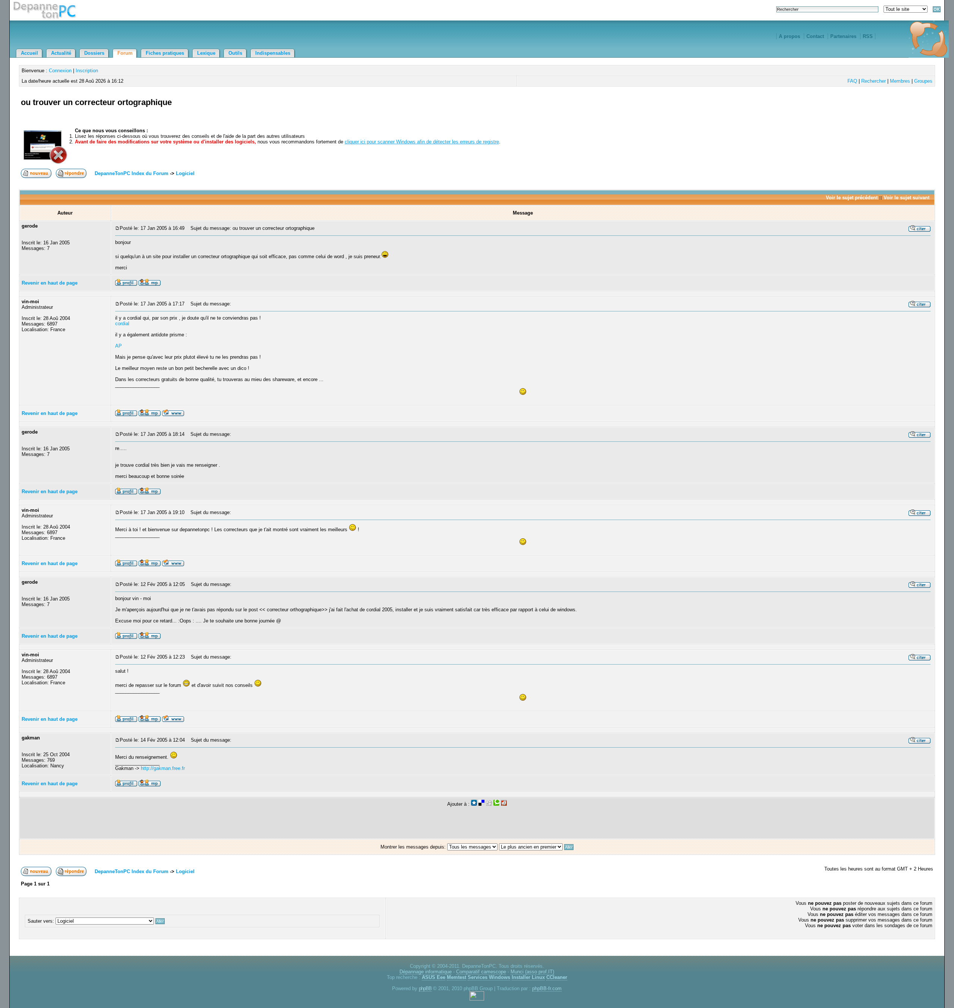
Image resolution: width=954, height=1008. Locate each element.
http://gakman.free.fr (163, 768)
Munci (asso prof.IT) (532, 971)
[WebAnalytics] (477, 999)
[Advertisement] (846, 111)
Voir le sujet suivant (906, 197)
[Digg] (489, 804)
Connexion (60, 70)
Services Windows (489, 977)
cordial (122, 323)
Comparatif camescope (481, 971)
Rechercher (873, 81)
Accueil (29, 53)
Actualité (61, 53)
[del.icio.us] (481, 804)
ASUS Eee (433, 977)
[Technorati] (496, 804)
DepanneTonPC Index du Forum (131, 173)
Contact (815, 36)
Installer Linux (528, 977)
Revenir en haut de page (50, 283)
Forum (125, 53)
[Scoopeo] (474, 804)
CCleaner (556, 977)
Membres (900, 81)
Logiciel (185, 173)
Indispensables (272, 53)
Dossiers (94, 53)
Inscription (87, 70)
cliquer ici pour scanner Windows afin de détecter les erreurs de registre (422, 142)
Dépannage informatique (425, 971)
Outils (235, 53)
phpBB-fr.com (547, 988)
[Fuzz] (504, 804)
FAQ (852, 81)
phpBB (425, 988)
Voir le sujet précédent (852, 197)
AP (118, 346)
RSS (868, 36)
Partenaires (843, 36)
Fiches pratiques (165, 53)
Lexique (206, 53)
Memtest (456, 977)
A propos (789, 36)
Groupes (923, 81)
